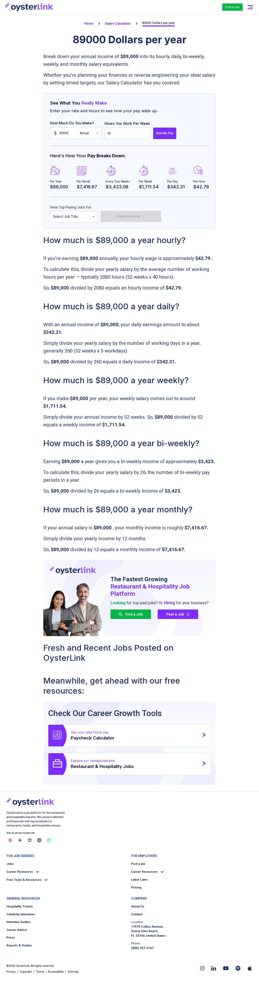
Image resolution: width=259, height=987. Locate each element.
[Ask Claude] (10, 840)
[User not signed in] (250, 7)
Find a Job (232, 7)
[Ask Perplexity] (49, 840)
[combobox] (73, 216)
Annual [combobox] (84, 133)
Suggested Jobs (128, 216)
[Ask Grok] (29, 840)
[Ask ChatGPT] (39, 840)
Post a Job (175, 614)
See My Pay (164, 133)
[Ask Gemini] (19, 840)
